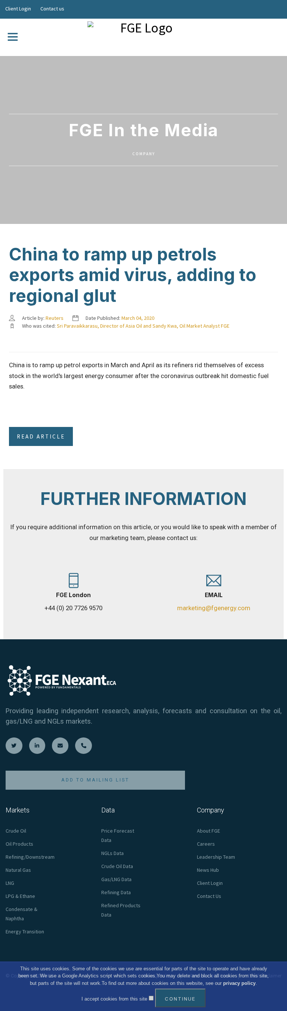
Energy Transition (25, 931)
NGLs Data (112, 853)
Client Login (18, 8)
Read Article (41, 436)
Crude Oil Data (117, 866)
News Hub (208, 870)
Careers (206, 843)
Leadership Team (216, 857)
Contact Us (209, 896)
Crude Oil (16, 830)
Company (143, 153)
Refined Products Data (121, 910)
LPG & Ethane (20, 896)
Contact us (52, 8)
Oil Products (19, 843)
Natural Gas (18, 870)
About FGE (208, 830)
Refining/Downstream (30, 857)
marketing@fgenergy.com (213, 608)
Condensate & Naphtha (21, 914)
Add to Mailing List (95, 780)
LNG (10, 883)
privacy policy (239, 983)
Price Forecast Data (117, 835)
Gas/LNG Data (116, 879)
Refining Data (116, 892)
